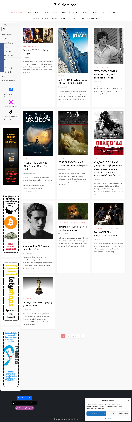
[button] (128, 401)
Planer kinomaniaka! (89, 18)
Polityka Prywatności (107, 418)
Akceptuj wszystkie (96, 414)
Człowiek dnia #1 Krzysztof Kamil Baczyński (36, 247)
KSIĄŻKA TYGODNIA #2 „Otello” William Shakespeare (73, 164)
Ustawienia (123, 414)
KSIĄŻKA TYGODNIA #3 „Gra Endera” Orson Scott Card (36, 166)
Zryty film (65, 13)
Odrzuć (111, 414)
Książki (112, 13)
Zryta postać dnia (97, 13)
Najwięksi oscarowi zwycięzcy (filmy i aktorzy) (37, 304)
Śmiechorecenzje (40, 18)
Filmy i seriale (33, 13)
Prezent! (73, 18)
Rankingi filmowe (50, 13)
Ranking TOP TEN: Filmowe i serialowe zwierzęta (72, 228)
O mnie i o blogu (59, 18)
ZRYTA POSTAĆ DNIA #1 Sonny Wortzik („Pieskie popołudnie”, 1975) (106, 74)
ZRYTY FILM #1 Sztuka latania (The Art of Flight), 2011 (72, 81)
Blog (120, 13)
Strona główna (16, 13)
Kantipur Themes (73, 419)
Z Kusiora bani (66, 5)
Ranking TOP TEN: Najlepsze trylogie (37, 51)
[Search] (4, 29)
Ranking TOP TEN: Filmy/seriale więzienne (105, 234)
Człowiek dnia (79, 13)
